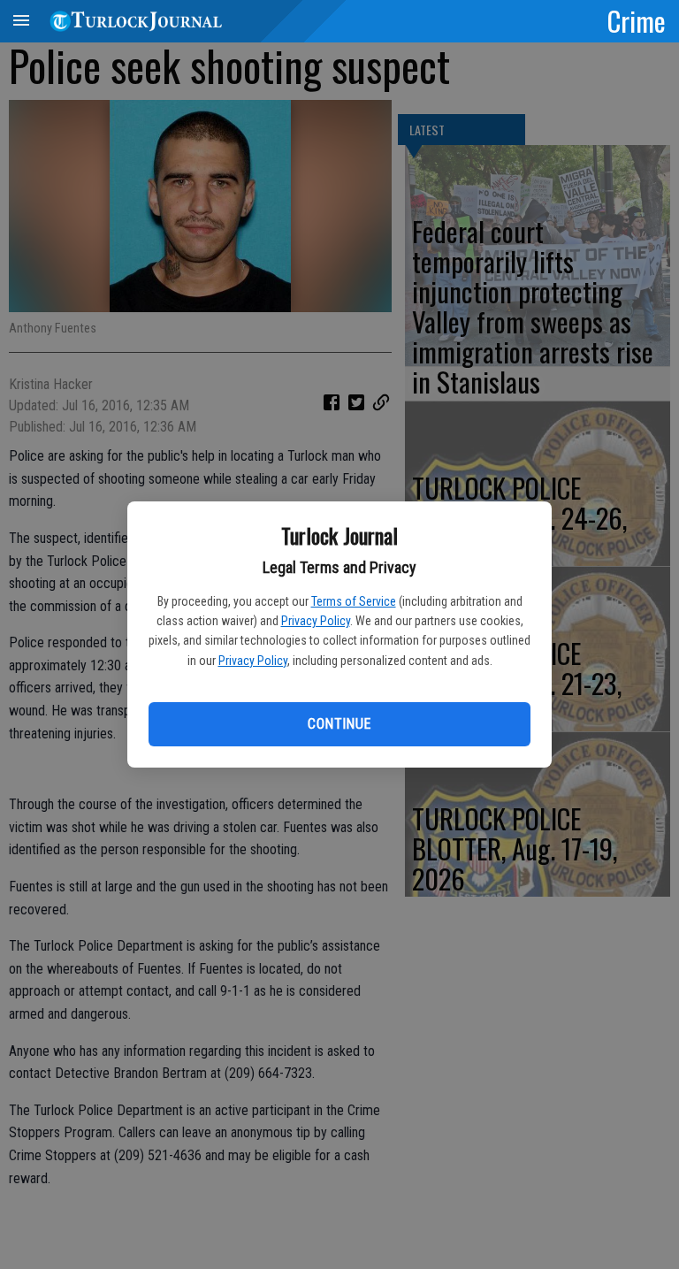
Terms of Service (353, 601)
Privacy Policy (315, 621)
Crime (636, 20)
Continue (339, 723)
